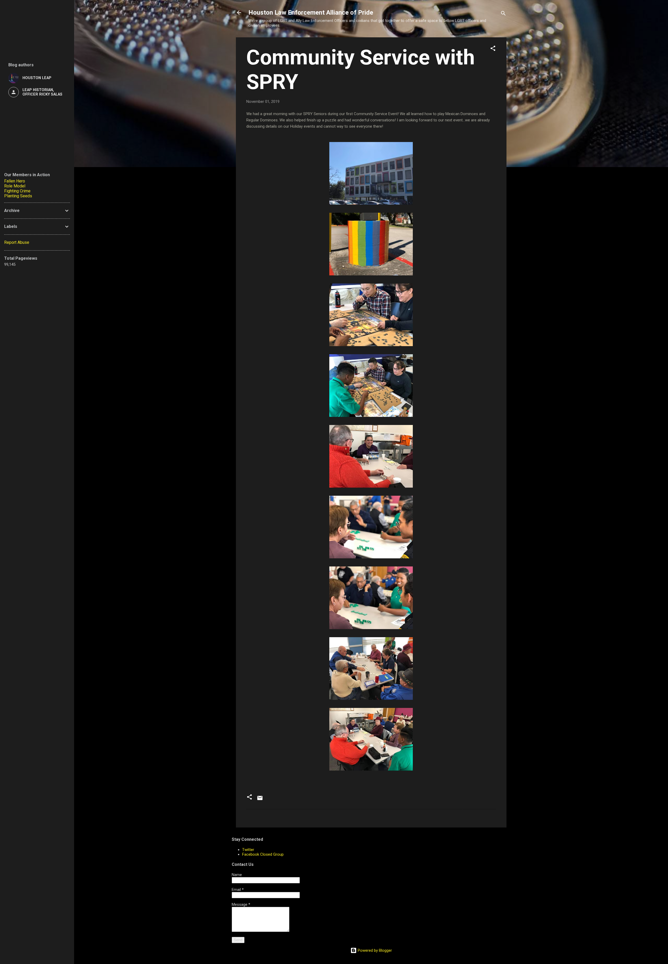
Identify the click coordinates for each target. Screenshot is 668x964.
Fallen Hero (14, 181)
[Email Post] (260, 799)
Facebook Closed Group (263, 854)
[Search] (503, 14)
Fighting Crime (17, 190)
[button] (493, 49)
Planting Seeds (18, 195)
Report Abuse (16, 242)
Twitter (248, 849)
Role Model (14, 186)
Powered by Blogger (374, 950)
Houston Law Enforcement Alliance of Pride (310, 12)
